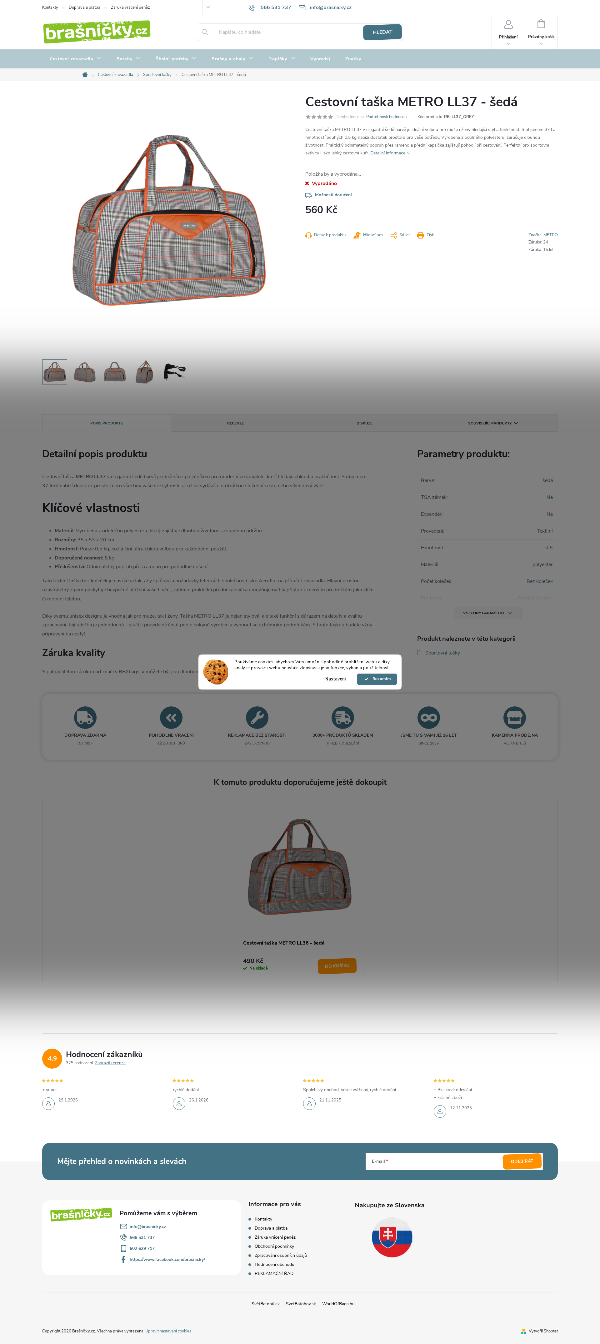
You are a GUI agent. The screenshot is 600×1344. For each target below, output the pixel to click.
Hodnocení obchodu (274, 1264)
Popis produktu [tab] (106, 423)
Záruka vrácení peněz (130, 7)
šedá (547, 480)
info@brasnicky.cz (148, 1227)
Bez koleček (540, 581)
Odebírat (522, 1161)
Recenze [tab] (235, 423)
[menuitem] (75, 59)
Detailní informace (387, 153)
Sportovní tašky (442, 652)
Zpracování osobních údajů (281, 1255)
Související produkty (490, 423)
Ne (550, 497)
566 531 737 (142, 1238)
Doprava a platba (84, 7)
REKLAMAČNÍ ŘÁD (274, 1273)
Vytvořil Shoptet (543, 1331)
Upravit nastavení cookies (168, 1331)
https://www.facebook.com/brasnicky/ (167, 1259)
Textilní (545, 531)
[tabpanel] (300, 891)
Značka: (543, 235)
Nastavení (335, 679)
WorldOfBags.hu (338, 1304)
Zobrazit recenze (110, 1063)
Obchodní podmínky (274, 1246)
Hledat (382, 32)
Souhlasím (380, 679)
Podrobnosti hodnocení (387, 116)
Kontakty (50, 7)
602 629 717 (142, 1248)
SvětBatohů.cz (266, 1304)
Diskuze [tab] (364, 423)
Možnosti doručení (333, 195)
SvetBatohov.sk (301, 1304)
